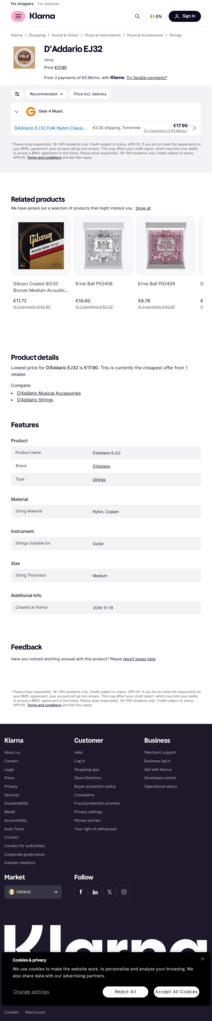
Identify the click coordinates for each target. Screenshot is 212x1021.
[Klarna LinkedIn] (95, 892)
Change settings (31, 991)
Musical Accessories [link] (145, 35)
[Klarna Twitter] (109, 892)
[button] (155, 16)
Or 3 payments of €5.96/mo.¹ (166, 131)
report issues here (139, 658)
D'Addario (101, 466)
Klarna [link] (16, 35)
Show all (143, 208)
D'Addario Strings (35, 399)
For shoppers (22, 4)
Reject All (125, 991)
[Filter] (17, 94)
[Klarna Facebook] (81, 892)
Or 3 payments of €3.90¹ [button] (32, 307)
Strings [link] (175, 35)
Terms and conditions (44, 157)
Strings (99, 479)
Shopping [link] (37, 35)
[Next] (193, 262)
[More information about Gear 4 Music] (16, 111)
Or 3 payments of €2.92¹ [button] (156, 307)
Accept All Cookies (176, 991)
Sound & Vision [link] (65, 35)
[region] (106, 979)
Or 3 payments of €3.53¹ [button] (94, 307)
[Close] (203, 959)
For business (49, 4)
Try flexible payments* (146, 77)
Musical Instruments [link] (103, 35)
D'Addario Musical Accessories (49, 393)
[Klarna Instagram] (124, 892)
